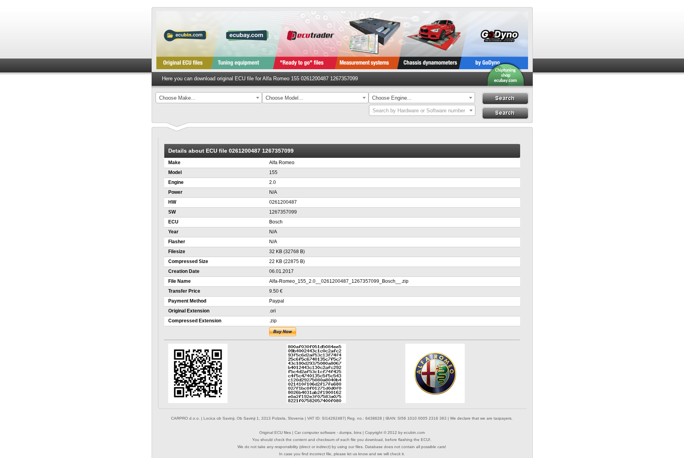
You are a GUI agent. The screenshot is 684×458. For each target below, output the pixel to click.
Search (505, 99)
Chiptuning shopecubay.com (505, 75)
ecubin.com (414, 432)
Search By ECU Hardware (505, 113)
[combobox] (209, 97)
